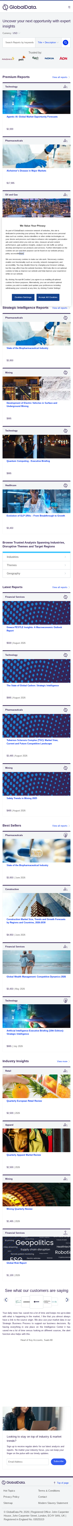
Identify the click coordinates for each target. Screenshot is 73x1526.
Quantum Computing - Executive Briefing (28, 461)
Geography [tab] (13, 573)
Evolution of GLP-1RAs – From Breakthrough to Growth (36, 515)
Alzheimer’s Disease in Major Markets (26, 170)
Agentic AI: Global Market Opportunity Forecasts (32, 116)
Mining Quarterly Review (19, 1209)
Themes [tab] (12, 565)
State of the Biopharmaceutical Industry (27, 348)
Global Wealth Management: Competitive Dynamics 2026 (36, 976)
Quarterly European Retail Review (24, 1101)
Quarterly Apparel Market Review (24, 1155)
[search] (65, 42)
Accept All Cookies (48, 297)
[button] (6, 1300)
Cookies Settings (23, 297)
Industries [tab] (13, 556)
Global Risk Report (16, 1263)
